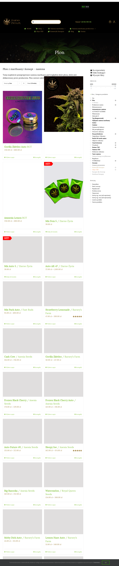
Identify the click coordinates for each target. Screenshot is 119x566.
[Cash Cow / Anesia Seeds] (22, 340)
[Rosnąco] (24, 83)
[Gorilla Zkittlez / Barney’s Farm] (63, 340)
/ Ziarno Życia (59, 221)
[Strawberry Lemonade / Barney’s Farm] (63, 293)
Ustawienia (96, 562)
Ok (106, 562)
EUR (87, 7)
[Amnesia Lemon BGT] (22, 188)
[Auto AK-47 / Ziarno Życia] (63, 249)
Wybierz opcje (10, 157)
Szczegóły (38, 157)
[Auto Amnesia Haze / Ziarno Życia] (63, 104)
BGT (18, 146)
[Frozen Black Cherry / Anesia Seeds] (22, 384)
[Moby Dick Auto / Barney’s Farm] (22, 521)
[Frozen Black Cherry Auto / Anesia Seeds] (63, 384)
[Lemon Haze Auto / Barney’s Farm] (63, 521)
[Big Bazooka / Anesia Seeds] (22, 474)
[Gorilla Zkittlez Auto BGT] (22, 117)
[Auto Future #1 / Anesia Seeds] (22, 431)
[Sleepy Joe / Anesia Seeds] (63, 431)
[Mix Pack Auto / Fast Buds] (22, 293)
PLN (83, 7)
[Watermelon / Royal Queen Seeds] (63, 474)
